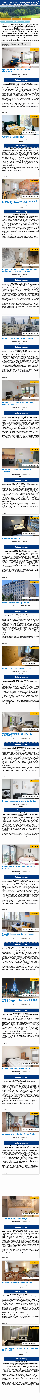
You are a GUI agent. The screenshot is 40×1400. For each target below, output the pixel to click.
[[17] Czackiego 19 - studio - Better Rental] (20, 1122)
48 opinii (25, 217)
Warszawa (34, 49)
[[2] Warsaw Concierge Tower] (20, 125)
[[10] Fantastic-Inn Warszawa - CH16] (20, 656)
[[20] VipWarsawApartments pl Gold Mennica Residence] (20, 1336)
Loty (5, 21)
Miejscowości (26, 19)
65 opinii (20, 419)
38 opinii (36, 814)
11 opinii (20, 1016)
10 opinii (31, 1231)
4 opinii (18, 86)
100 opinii (36, 351)
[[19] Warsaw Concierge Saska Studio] (20, 1271)
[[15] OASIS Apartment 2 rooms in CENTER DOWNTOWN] (20, 988)
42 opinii (36, 1147)
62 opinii (34, 616)
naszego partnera (32, 106)
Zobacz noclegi (21, 80)
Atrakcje (25, 21)
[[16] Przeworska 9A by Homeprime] (20, 1056)
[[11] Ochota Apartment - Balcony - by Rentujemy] (20, 722)
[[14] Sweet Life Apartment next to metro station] (20, 922)
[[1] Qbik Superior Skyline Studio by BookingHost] (20, 58)
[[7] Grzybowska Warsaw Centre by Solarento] (20, 458)
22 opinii (17, 750)
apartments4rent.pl (34, 1)
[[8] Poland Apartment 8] (20, 526)
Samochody (15, 21)
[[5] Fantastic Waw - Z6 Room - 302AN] (20, 326)
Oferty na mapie (16, 19)
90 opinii (28, 551)
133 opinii (35, 681)
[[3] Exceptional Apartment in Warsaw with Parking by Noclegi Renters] (20, 189)
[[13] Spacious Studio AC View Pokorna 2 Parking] (20, 855)
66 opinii (30, 150)
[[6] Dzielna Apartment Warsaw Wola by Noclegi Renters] (20, 390)
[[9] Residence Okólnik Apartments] (20, 590)
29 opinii (25, 286)
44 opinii (34, 1082)
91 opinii (35, 1296)
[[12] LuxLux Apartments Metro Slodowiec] (20, 789)
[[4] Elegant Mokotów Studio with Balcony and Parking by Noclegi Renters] (20, 258)
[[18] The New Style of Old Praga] (20, 1206)
